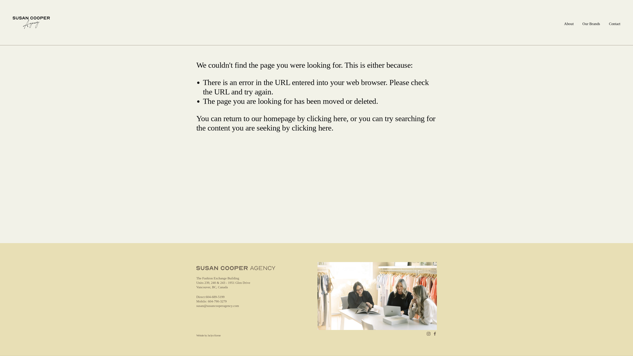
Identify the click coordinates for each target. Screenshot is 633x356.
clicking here (327, 118)
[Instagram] (429, 334)
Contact (614, 24)
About (569, 24)
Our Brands (591, 24)
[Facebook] (435, 334)
